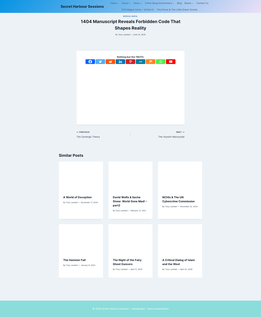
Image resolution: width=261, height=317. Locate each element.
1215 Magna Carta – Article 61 (137, 9)
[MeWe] (140, 61)
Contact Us (202, 3)
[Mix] (150, 61)
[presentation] (81, 176)
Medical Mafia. (130, 16)
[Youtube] (170, 61)
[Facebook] (90, 61)
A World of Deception (77, 197)
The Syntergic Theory (88, 134)
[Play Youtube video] (130, 92)
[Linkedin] (120, 61)
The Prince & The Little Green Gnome (177, 9)
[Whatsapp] (160, 61)
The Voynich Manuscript (171, 134)
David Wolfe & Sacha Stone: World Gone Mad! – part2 (130, 201)
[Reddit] (110, 61)
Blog (179, 3)
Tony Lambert (124, 34)
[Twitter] (100, 61)
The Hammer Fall (74, 260)
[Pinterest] (130, 61)
